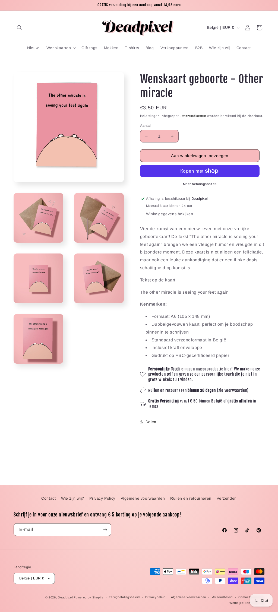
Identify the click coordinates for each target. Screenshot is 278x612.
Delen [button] (151, 422)
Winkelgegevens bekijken (169, 214)
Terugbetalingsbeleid (124, 597)
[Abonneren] (105, 529)
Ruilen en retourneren (190, 498)
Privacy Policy (102, 498)
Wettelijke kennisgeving (246, 602)
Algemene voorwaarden (143, 498)
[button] (20, 28)
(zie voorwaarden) (233, 390)
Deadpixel (65, 597)
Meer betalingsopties (200, 184)
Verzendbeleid (222, 597)
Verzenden (226, 498)
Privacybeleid (155, 597)
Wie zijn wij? (72, 498)
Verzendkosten (194, 116)
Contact (48, 498)
